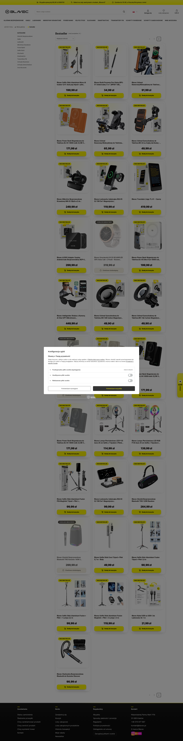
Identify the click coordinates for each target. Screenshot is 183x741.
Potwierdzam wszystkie (114, 388)
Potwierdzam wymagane (69, 388)
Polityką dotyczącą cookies (96, 359)
